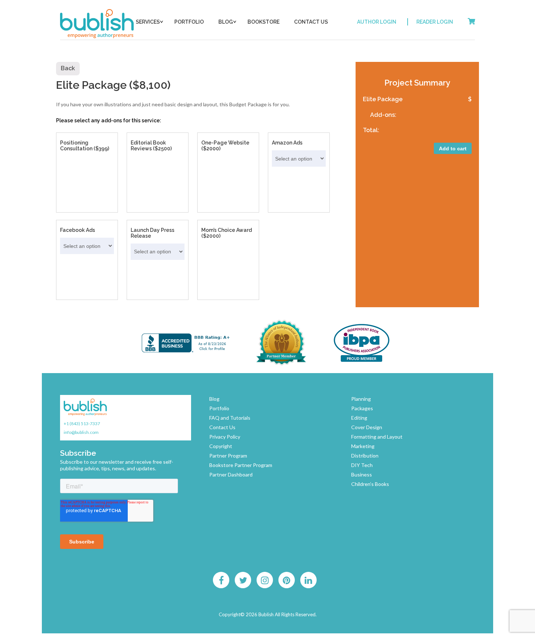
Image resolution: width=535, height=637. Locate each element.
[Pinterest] (286, 580)
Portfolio (189, 22)
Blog (225, 22)
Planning (361, 399)
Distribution (365, 455)
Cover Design (366, 427)
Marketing (362, 446)
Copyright (220, 446)
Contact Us (311, 22)
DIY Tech (362, 465)
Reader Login (434, 22)
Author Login (376, 22)
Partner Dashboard (231, 474)
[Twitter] (243, 580)
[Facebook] (221, 580)
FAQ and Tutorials (229, 418)
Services (148, 22)
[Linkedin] (308, 580)
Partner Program (228, 455)
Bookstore (263, 22)
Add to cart (453, 148)
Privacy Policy (224, 437)
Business (361, 474)
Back (68, 68)
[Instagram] (265, 580)
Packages (362, 408)
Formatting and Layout (377, 437)
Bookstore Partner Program (240, 465)
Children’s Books (370, 484)
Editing (359, 418)
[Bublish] (97, 23)
